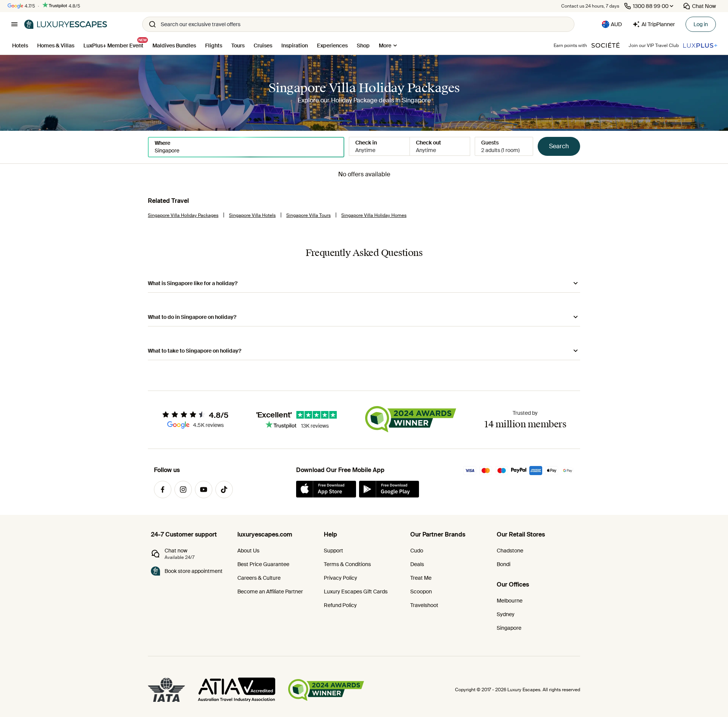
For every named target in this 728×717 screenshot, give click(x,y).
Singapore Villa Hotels (252, 215)
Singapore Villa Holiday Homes (373, 215)
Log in (700, 24)
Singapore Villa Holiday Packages (183, 215)
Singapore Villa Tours (308, 215)
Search (559, 146)
